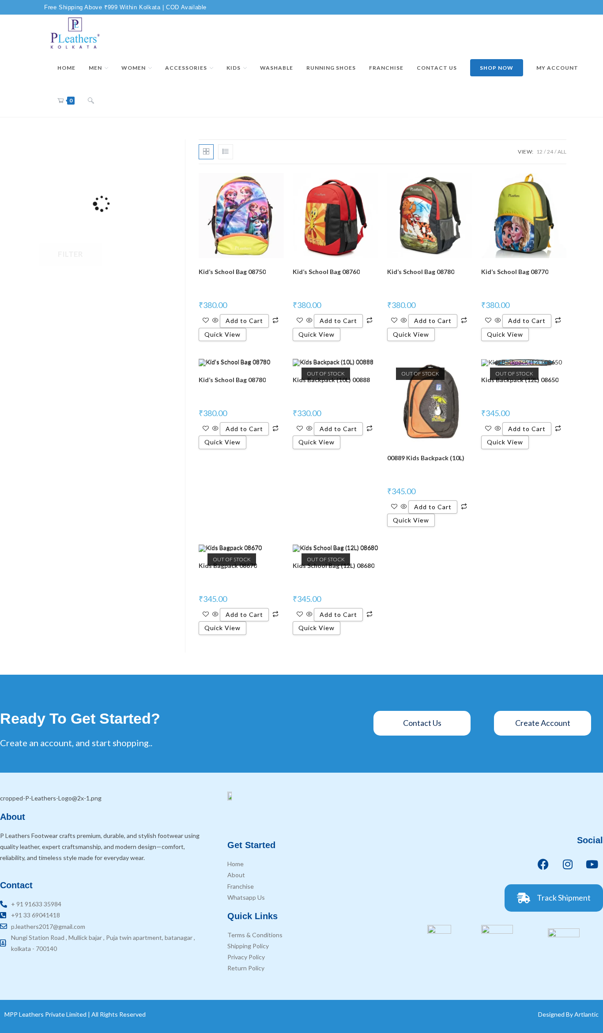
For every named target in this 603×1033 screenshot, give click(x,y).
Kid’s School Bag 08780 (420, 271)
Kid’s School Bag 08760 (326, 271)
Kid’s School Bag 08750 (232, 271)
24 (550, 151)
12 (539, 151)
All (562, 151)
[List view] (225, 151)
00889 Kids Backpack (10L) (425, 458)
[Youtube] (592, 864)
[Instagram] (568, 864)
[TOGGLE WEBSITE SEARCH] (91, 100)
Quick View (222, 334)
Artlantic (586, 1014)
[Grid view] (206, 151)
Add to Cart (244, 320)
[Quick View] (215, 320)
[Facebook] (543, 864)
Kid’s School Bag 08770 (514, 271)
